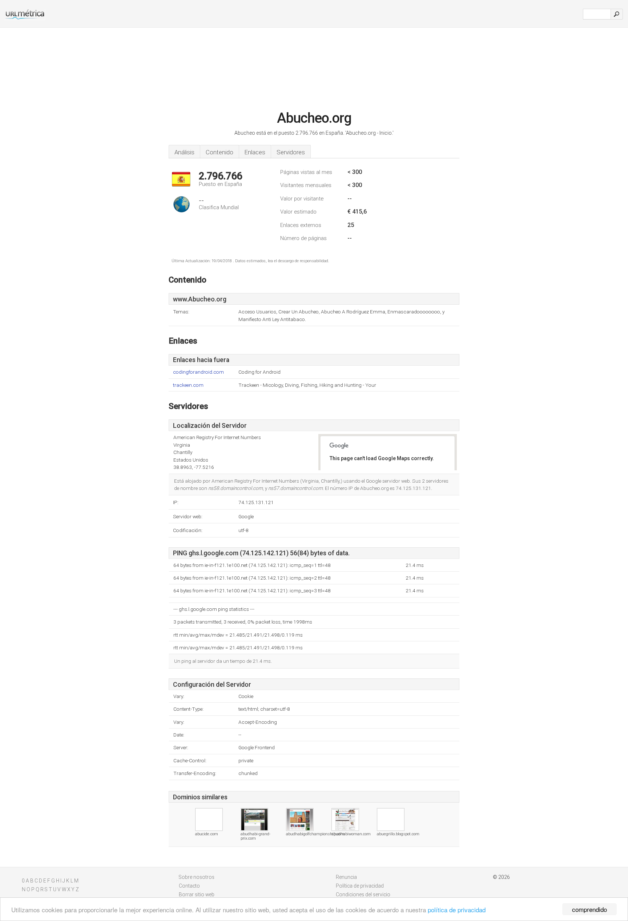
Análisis (184, 152)
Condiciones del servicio (363, 894)
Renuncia (346, 877)
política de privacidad (457, 909)
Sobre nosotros (196, 877)
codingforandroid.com (198, 372)
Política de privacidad (360, 886)
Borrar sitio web (196, 894)
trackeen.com (188, 385)
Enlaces (255, 152)
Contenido (219, 152)
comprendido (589, 909)
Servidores (291, 152)
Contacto (189, 886)
